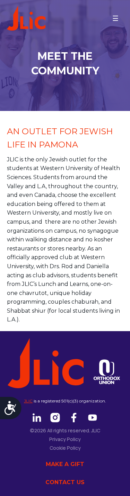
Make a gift (65, 464)
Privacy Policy (65, 439)
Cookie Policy (65, 448)
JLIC (28, 400)
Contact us (65, 482)
